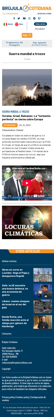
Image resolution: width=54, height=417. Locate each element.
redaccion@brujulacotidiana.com (17, 362)
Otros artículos (28, 251)
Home (28, 59)
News (21, 24)
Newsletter (40, 28)
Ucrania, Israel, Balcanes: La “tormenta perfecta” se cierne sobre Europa (26, 117)
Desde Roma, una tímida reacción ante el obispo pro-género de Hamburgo (15, 321)
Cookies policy (22, 397)
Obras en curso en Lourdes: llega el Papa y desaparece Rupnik (15, 272)
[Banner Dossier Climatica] (27, 222)
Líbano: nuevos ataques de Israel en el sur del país (15, 304)
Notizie (10, 24)
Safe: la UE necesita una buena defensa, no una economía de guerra (15, 290)
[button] (27, 35)
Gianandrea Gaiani (12, 130)
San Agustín (39, 42)
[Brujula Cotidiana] (27, 8)
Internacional (10, 125)
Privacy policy (8, 397)
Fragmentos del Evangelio (14, 43)
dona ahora (40, 24)
